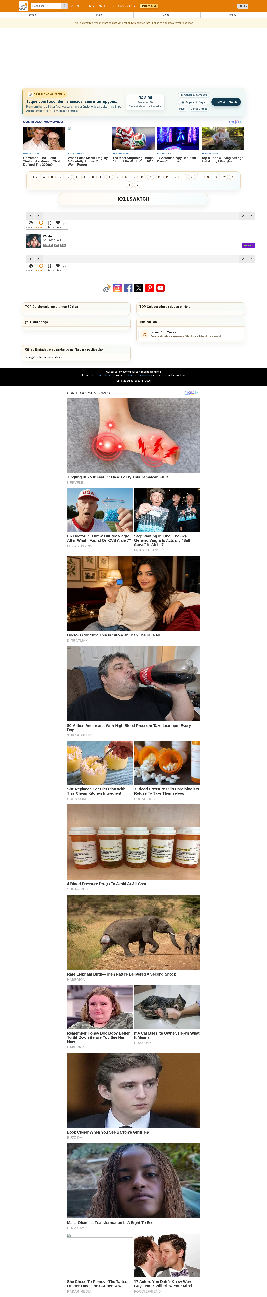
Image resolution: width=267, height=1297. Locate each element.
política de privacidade (139, 375)
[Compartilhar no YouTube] (160, 287)
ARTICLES (106, 6)
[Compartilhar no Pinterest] (149, 287)
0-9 (35, 176)
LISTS (89, 6)
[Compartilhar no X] (138, 287)
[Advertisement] (133, 58)
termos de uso (104, 375)
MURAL (75, 6)
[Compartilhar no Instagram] (117, 287)
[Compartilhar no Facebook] (128, 287)
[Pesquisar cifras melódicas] (64, 6)
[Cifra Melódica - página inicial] (25, 6)
